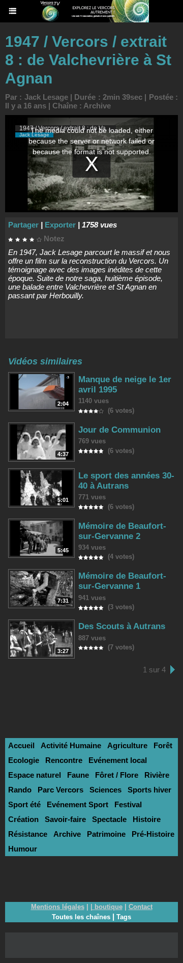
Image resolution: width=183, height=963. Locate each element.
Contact (140, 907)
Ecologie (23, 760)
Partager (23, 224)
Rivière (156, 775)
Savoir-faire (65, 819)
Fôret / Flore (116, 775)
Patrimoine (106, 834)
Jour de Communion (119, 430)
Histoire (147, 819)
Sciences (105, 789)
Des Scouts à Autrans (121, 626)
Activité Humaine (71, 745)
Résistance (27, 834)
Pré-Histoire (153, 834)
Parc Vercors (60, 789)
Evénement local (117, 760)
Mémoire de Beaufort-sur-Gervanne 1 (122, 581)
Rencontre (63, 760)
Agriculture (127, 745)
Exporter (60, 224)
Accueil (21, 745)
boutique (109, 907)
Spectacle (109, 819)
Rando (20, 789)
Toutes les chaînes (81, 917)
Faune (78, 775)
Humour (22, 848)
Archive (97, 105)
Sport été (24, 804)
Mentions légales (57, 907)
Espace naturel (34, 775)
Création (23, 819)
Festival (128, 804)
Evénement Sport (77, 804)
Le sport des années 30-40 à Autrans (126, 481)
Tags (123, 917)
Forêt (163, 745)
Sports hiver (149, 789)
